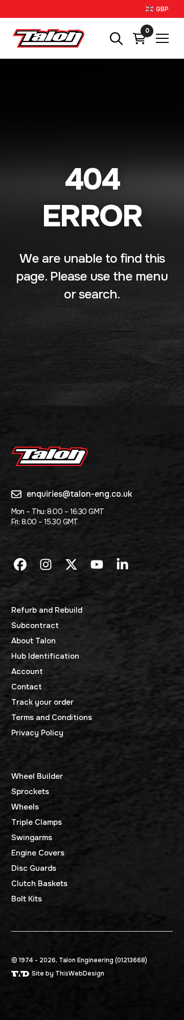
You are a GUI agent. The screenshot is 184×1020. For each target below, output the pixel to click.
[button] (158, 9)
